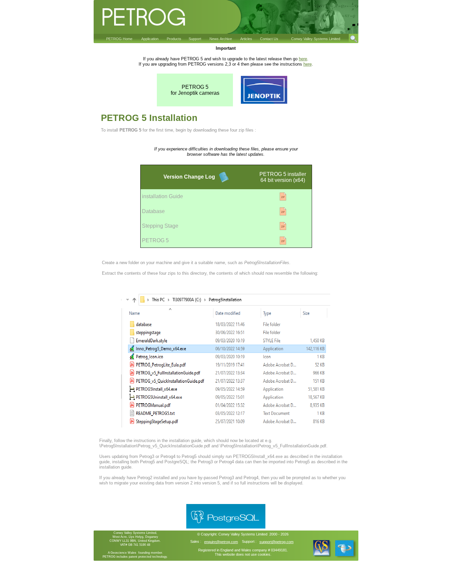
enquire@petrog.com (221, 542)
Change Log (199, 177)
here (303, 58)
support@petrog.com (276, 542)
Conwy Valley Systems (236, 534)
